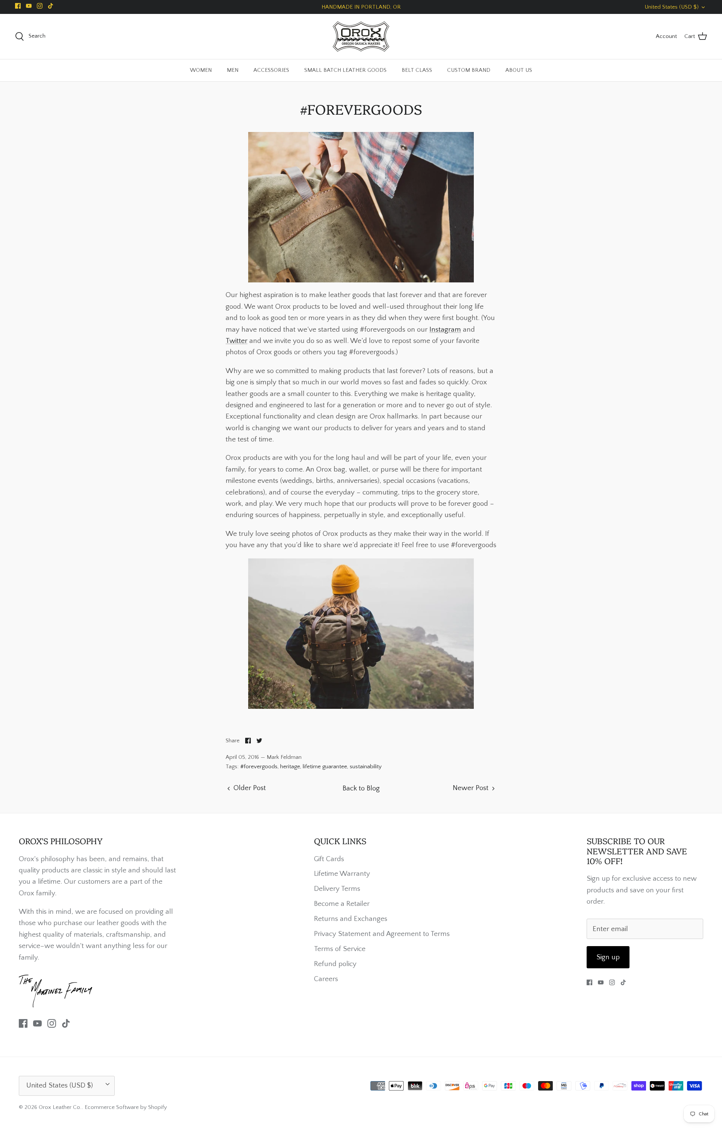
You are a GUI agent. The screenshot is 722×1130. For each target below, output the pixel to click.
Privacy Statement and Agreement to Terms (382, 934)
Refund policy (335, 964)
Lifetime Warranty (342, 874)
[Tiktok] (50, 6)
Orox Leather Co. (60, 1107)
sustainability (366, 766)
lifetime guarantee (325, 766)
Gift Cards (329, 859)
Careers (326, 979)
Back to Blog (361, 788)
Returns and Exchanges (350, 919)
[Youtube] (29, 6)
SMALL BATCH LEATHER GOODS (345, 70)
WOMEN (201, 70)
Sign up (608, 957)
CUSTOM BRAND (468, 70)
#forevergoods (259, 766)
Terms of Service (340, 949)
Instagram (445, 330)
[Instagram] (39, 6)
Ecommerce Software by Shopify (126, 1107)
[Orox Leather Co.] (361, 36)
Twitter (236, 341)
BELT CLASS (417, 70)
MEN (232, 70)
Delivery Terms (337, 889)
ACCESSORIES (271, 70)
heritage (290, 766)
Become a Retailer (342, 904)
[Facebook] (18, 6)
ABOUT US (518, 70)
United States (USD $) (672, 7)
